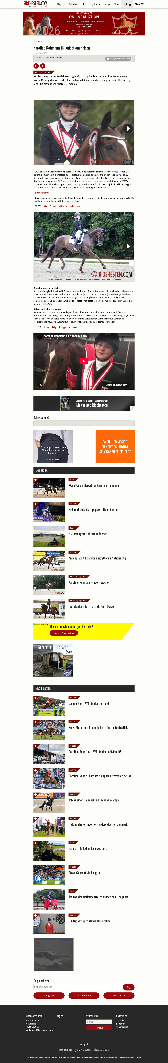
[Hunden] (65, 1049)
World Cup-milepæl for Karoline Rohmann (62, 206)
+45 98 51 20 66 (32, 1026)
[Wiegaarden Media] (101, 1049)
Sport (72, 528)
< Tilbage (37, 41)
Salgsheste (94, 4)
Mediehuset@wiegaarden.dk (39, 1030)
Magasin (61, 4)
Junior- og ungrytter (43, 72)
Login (126, 4)
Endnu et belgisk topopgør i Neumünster (61, 327)
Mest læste (119, 995)
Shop (116, 4)
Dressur (73, 503)
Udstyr (107, 4)
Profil (72, 479)
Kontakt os (121, 1023)
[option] (84, 132)
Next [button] (128, 128)
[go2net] (83, 1049)
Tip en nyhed (84, 995)
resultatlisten (42, 192)
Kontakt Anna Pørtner (64, 633)
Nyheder (73, 4)
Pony (72, 891)
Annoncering (122, 1026)
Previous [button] (40, 128)
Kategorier (49, 995)
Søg (129, 987)
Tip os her (120, 1020)
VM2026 (73, 697)
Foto (83, 4)
